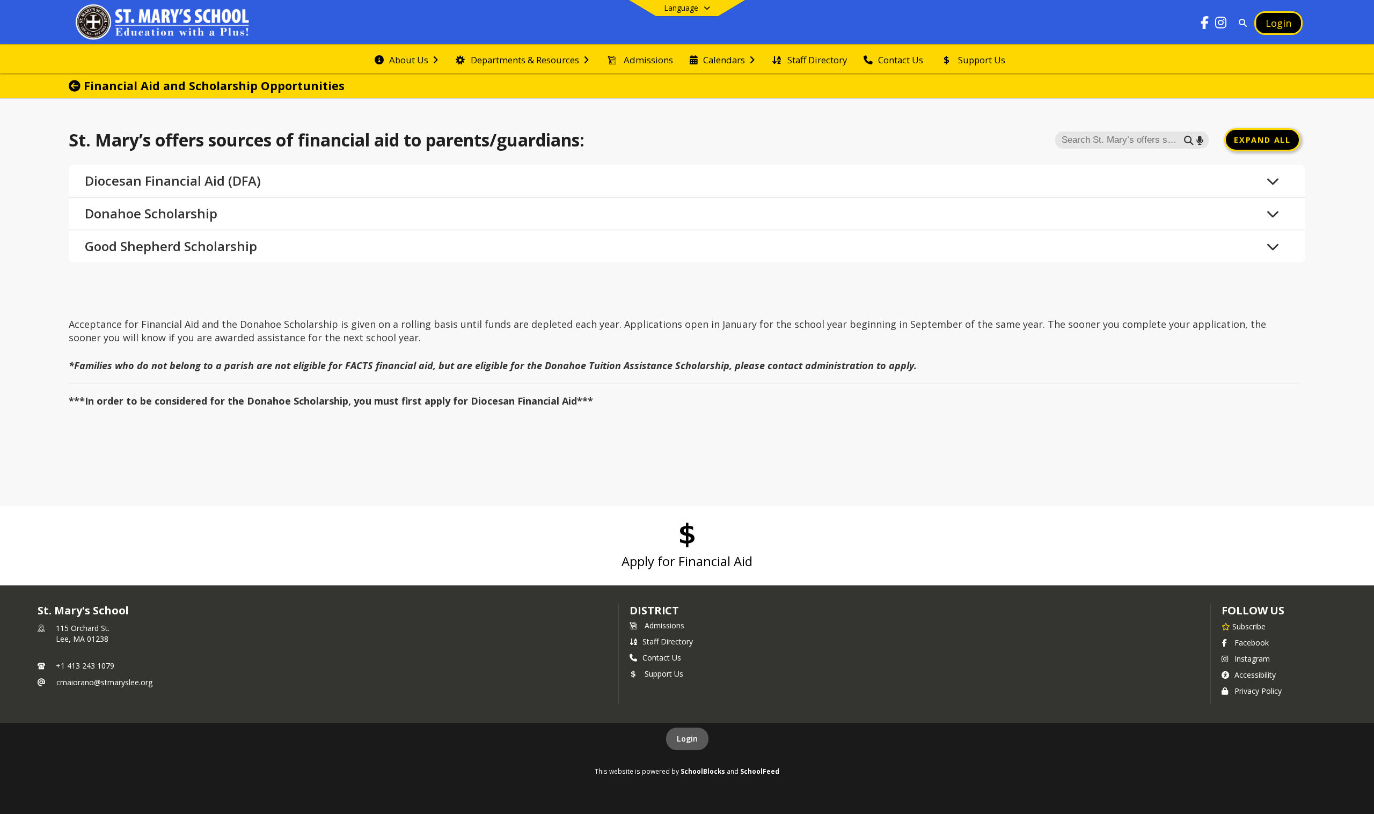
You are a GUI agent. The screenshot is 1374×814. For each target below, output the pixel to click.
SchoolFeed (759, 771)
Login (687, 739)
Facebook (1251, 642)
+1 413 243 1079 (85, 666)
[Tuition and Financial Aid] (76, 86)
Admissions (664, 625)
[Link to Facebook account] (1205, 24)
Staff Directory (667, 641)
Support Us (664, 674)
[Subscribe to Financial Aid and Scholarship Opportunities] (1296, 86)
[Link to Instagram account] (1221, 24)
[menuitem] (406, 59)
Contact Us (661, 657)
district (654, 610)
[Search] (1240, 23)
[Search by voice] (1199, 140)
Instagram (1252, 659)
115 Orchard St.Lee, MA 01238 (82, 633)
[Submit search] (1189, 140)
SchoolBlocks (703, 771)
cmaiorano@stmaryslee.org (104, 682)
